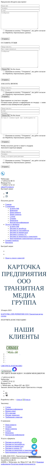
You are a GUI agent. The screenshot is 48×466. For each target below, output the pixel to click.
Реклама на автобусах (18, 228)
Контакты (9, 242)
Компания (14, 210)
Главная (8, 204)
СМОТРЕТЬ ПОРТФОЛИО (11, 366)
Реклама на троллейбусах (19, 230)
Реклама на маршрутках (19, 232)
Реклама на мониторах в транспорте (23, 236)
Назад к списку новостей (14, 258)
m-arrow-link (14, 208)
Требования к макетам (13, 417)
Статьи (12, 216)
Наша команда (15, 212)
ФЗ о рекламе (10, 413)
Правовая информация (14, 409)
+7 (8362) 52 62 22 (8, 185)
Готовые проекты (12, 240)
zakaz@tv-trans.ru (7, 187)
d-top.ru (19, 400)
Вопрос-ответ (10, 411)
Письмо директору (12, 415)
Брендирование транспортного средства (25, 238)
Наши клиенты (15, 214)
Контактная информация (19, 222)
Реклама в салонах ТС (18, 234)
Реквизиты (14, 220)
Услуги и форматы (12, 224)
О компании (10, 206)
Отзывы (13, 218)
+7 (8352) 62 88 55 (8, 181)
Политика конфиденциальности (23, 464)
